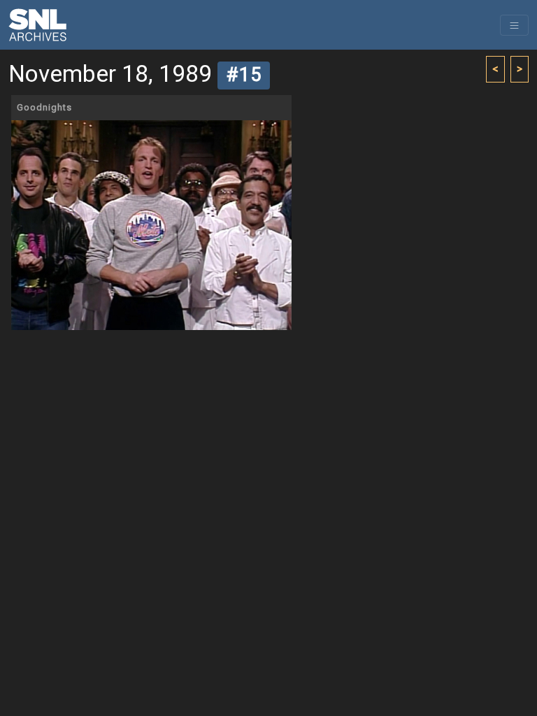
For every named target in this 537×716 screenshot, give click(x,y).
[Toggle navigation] (514, 25)
